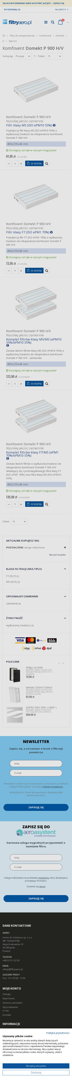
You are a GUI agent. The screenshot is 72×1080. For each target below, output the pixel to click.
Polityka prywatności (57, 1033)
